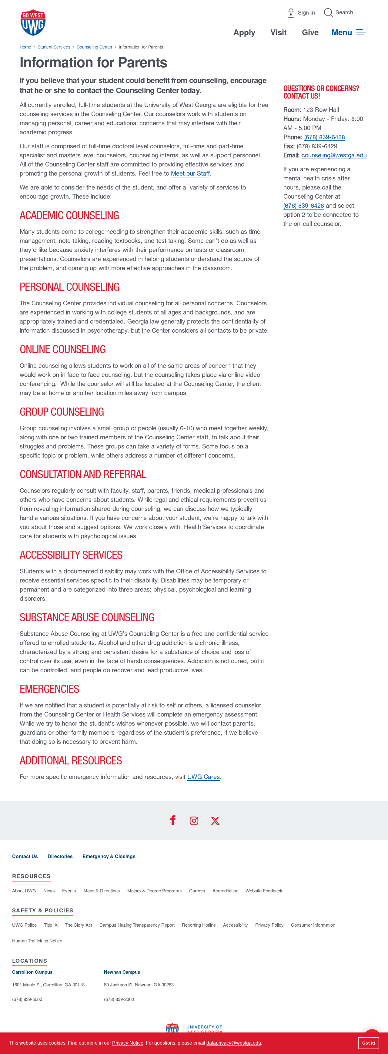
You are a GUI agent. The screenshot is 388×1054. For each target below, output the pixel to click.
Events (69, 890)
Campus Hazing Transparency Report (137, 924)
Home (25, 47)
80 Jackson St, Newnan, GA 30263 (139, 984)
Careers (197, 890)
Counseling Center (94, 47)
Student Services (54, 47)
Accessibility (235, 924)
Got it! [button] (368, 1043)
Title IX (51, 924)
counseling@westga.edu (334, 155)
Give (310, 32)
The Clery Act (78, 924)
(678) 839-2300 (119, 999)
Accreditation (225, 890)
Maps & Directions (101, 890)
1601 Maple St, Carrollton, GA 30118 (48, 984)
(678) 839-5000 (27, 999)
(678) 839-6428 (324, 136)
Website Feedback (264, 890)
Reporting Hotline (199, 924)
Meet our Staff (190, 173)
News (49, 890)
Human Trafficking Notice (37, 940)
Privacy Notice (127, 1043)
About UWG (24, 890)
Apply (244, 32)
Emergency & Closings (108, 856)
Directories (60, 856)
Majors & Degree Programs (154, 890)
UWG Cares (203, 776)
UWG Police (24, 924)
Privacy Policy (269, 924)
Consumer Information (313, 924)
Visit (278, 32)
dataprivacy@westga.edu (233, 1043)
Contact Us (25, 856)
